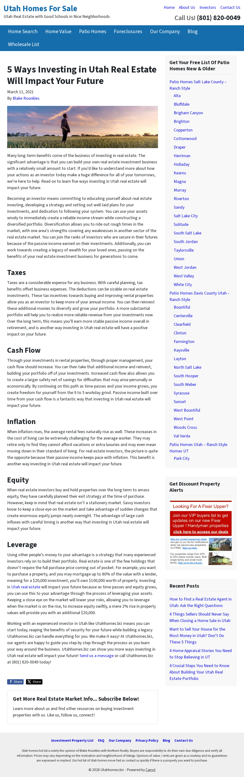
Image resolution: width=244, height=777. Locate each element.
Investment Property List (72, 740)
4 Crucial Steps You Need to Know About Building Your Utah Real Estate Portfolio (199, 672)
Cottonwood (185, 139)
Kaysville (181, 350)
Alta (177, 96)
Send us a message (97, 656)
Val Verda (182, 436)
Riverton (181, 199)
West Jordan (185, 267)
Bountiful (182, 307)
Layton (180, 359)
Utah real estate (25, 587)
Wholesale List (23, 44)
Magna (180, 182)
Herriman (182, 156)
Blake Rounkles (26, 98)
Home (169, 7)
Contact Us (230, 7)
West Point (183, 419)
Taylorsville (184, 250)
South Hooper (186, 376)
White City (183, 285)
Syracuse (181, 393)
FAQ (101, 740)
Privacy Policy (147, 740)
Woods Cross (185, 427)
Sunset (180, 402)
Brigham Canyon (188, 113)
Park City (181, 458)
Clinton (180, 333)
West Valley (184, 276)
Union (179, 259)
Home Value (58, 31)
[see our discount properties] (201, 533)
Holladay (181, 164)
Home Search (22, 31)
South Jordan (186, 242)
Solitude (181, 225)
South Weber (185, 385)
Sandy (179, 207)
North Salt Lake (187, 367)
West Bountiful (187, 410)
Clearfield (182, 324)
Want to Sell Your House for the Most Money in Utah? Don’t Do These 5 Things (197, 635)
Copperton (183, 130)
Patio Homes (92, 31)
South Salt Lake (187, 233)
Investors (207, 7)
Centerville (183, 316)
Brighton (181, 121)
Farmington (184, 342)
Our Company (165, 31)
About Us (187, 7)
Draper (180, 147)
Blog (193, 31)
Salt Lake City (186, 216)
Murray (180, 190)
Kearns (180, 173)
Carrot (151, 769)
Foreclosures (128, 31)
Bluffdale (181, 104)
